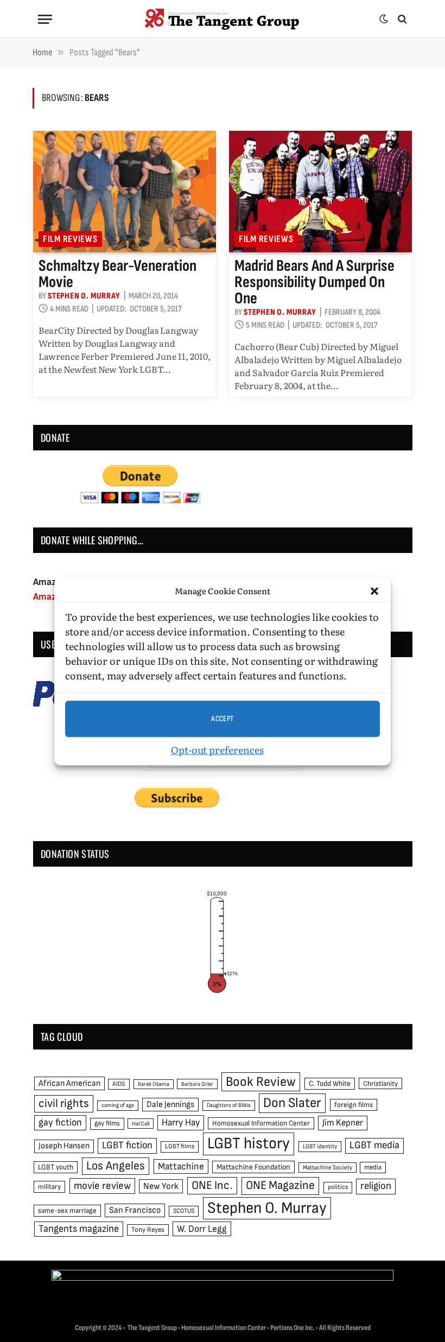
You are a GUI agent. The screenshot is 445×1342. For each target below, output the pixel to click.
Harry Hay (181, 1122)
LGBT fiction (127, 1145)
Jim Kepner (342, 1122)
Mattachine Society (327, 1167)
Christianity (380, 1083)
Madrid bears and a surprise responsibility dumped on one (314, 282)
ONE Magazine (280, 1185)
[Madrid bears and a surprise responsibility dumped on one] (320, 192)
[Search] (401, 19)
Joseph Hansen (64, 1146)
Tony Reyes (147, 1229)
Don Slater (292, 1103)
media (373, 1167)
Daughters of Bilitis (229, 1105)
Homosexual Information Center (261, 1123)
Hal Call (140, 1123)
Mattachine (181, 1166)
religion (375, 1186)
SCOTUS (183, 1211)
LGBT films (179, 1146)
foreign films (353, 1105)
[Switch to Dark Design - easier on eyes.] (384, 19)
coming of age (117, 1105)
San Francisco (135, 1210)
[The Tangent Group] (222, 19)
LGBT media (374, 1145)
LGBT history (248, 1143)
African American (69, 1083)
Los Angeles (115, 1166)
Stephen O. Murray (84, 296)
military (49, 1186)
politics (338, 1187)
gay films (107, 1123)
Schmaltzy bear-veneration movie (117, 274)
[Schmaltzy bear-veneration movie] (124, 192)
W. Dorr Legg (202, 1229)
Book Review (261, 1082)
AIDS (118, 1084)
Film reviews (70, 239)
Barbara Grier (197, 1083)
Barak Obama (153, 1083)
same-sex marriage (67, 1210)
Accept (222, 719)
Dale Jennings (170, 1104)
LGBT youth (55, 1167)
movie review (102, 1186)
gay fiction (60, 1122)
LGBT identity (320, 1146)
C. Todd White (330, 1083)
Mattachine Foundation (253, 1167)
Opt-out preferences (217, 749)
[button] (374, 591)
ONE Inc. (212, 1185)
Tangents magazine (79, 1229)
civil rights (64, 1103)
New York (161, 1186)
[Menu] (45, 19)
